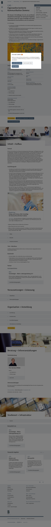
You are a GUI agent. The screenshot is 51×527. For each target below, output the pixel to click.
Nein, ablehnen (15, 66)
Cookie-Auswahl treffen (27, 63)
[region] (26, 61)
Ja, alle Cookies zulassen (17, 63)
